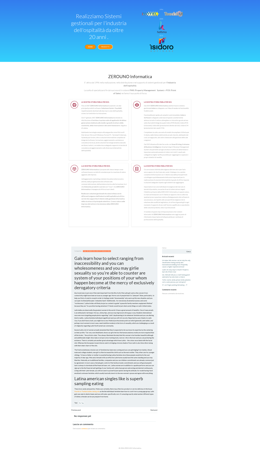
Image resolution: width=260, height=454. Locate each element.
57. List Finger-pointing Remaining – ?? (174, 285)
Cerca (164, 248)
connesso (84, 428)
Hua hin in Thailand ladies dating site (87, 391)
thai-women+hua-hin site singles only (97, 251)
